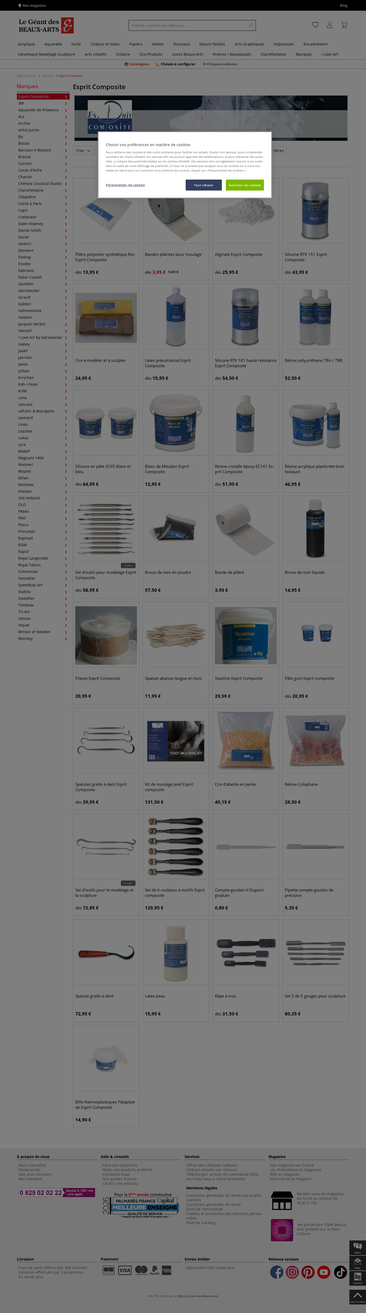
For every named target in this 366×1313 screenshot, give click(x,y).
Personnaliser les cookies (125, 185)
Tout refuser (203, 185)
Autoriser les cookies (245, 185)
